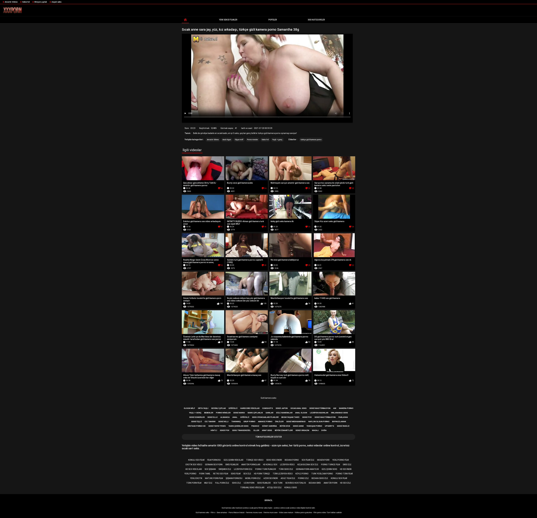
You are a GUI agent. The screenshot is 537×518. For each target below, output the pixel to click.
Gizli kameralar (284, 413)
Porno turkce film (330, 464)
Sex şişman (210, 469)
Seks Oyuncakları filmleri (265, 417)
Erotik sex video (194, 464)
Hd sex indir (346, 469)
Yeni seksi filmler (228, 20)
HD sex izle (345, 483)
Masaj (315, 430)
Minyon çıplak (40, 2)
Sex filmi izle (308, 460)
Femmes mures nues (254, 513)
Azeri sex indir (270, 478)
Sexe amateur (222, 513)
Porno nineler (252, 140)
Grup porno (249, 421)
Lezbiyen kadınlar (319, 413)
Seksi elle (212, 417)
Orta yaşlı (203, 408)
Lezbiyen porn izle (243, 469)
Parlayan (343, 417)
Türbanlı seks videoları (252, 487)
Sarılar (269, 413)
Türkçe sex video (254, 460)
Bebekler (208, 413)
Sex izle (247, 474)
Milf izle (208, 483)
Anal (234, 417)
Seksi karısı (239, 413)
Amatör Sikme (11, 2)
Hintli (214, 430)
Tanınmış (236, 421)
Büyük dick (285, 426)
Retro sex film (220, 474)
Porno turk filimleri (265, 469)
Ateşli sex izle (274, 487)
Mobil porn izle (253, 478)
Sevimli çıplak (218, 408)
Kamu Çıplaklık (255, 413)
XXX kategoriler (316, 20)
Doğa (324, 430)
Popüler (272, 20)
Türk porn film (193, 483)
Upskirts (329, 426)
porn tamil (204, 474)
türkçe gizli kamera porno (311, 140)
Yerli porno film (340, 460)
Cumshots (267, 408)
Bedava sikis (315, 483)
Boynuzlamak (339, 421)
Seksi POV (224, 430)
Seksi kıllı (223, 421)
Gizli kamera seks (268, 398)
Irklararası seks (339, 413)
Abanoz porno (265, 421)
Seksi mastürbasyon (319, 408)
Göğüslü (233, 408)
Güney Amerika (269, 426)
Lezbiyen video (287, 464)
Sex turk (277, 483)
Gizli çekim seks (329, 469)
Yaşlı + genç (277, 140)
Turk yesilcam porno (322, 474)
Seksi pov (307, 417)
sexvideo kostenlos (295, 483)
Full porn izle (222, 483)
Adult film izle (288, 478)
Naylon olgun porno (318, 421)
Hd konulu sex (270, 464)
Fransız (255, 426)
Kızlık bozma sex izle (307, 464)
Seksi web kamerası (296, 421)
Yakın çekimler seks (239, 426)
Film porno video (320, 513)
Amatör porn (330, 483)
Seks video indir (274, 460)
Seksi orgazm (302, 430)
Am (334, 408)
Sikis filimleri (231, 464)
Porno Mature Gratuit (236, 513)
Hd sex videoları (193, 469)
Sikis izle (347, 464)
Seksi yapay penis (217, 426)
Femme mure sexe (270, 513)
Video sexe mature (286, 513)
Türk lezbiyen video (283, 474)
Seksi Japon (282, 408)
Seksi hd (26, 2)
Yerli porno (190, 474)
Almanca (225, 417)
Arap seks (267, 430)
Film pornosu (214, 460)
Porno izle (303, 478)
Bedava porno (292, 460)
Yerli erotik (196, 478)
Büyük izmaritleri (284, 430)
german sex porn (213, 464)
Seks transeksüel (241, 430)
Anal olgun (226, 140)
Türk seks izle (286, 469)
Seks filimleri (264, 483)
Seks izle (236, 483)
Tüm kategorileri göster (268, 437)
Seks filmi (236, 474)
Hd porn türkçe (262, 474)
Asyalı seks (56, 2)
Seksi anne (298, 426)
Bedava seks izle (320, 478)
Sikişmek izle (225, 469)
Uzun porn (249, 483)
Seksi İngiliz (343, 426)
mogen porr (323, 460)
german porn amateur (307, 469)
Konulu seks (290, 487)
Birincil (268, 500)
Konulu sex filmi (196, 460)
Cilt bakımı (210, 421)
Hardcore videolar (249, 408)
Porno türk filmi (344, 474)
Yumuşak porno (314, 426)
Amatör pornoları (250, 464)
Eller (256, 430)
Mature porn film (214, 478)
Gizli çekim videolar (233, 460)
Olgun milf (239, 140)
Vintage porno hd (197, 426)
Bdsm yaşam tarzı (290, 417)
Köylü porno (301, 474)
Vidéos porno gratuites (303, 513)
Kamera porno (346, 408)
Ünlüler (279, 421)
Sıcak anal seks (298, 408)
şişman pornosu (234, 478)
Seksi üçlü (196, 421)
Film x (213, 513)
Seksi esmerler (197, 417)
